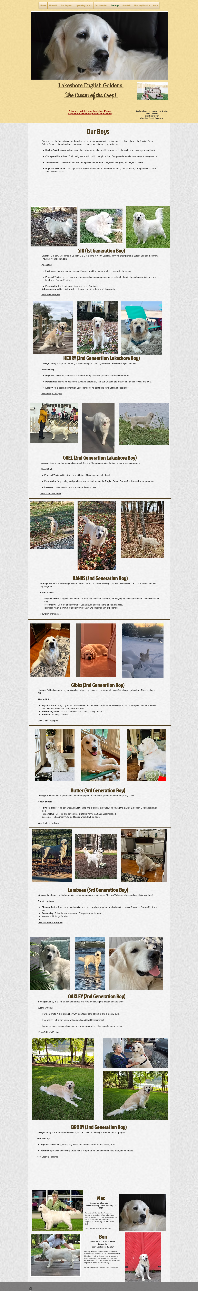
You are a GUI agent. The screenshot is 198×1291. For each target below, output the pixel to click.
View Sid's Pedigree (50, 294)
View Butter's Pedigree (48, 823)
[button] (99, 45)
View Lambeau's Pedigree (50, 922)
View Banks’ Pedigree (50, 614)
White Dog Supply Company (151, 118)
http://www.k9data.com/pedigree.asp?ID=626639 (101, 1267)
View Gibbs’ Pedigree (48, 720)
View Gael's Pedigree (50, 493)
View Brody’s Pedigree (47, 1156)
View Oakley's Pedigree (49, 1032)
